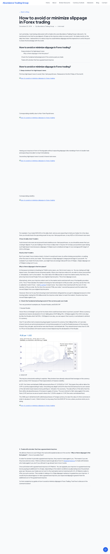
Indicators (90, 3)
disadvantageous (69, 461)
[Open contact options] (105, 549)
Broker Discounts (64, 3)
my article (43, 285)
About (54, 3)
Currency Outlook (78, 3)
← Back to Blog (24, 12)
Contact (104, 3)
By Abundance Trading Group (44, 26)
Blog (97, 3)
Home (48, 3)
